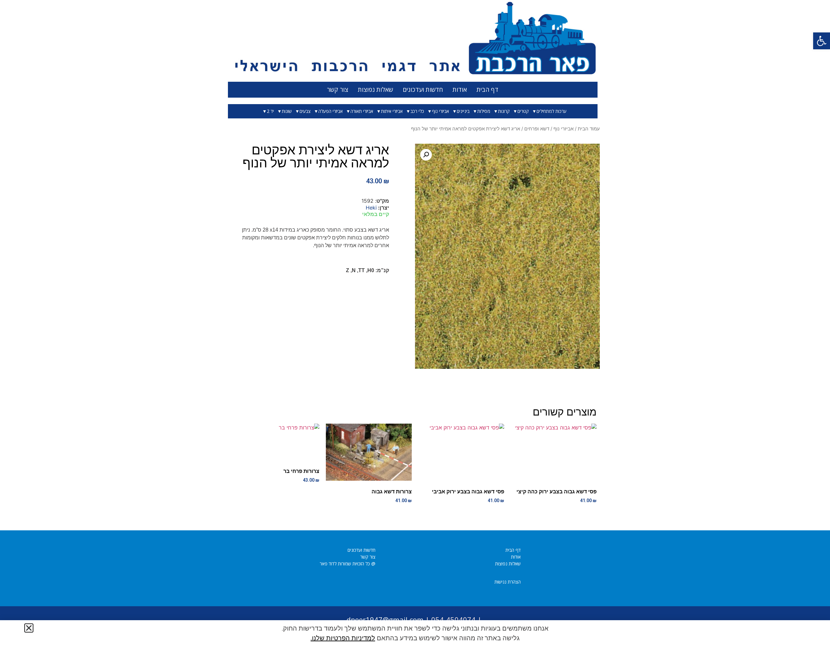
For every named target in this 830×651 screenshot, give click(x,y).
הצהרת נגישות (507, 582)
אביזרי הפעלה (330, 111)
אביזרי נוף (440, 111)
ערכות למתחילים (551, 111)
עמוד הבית (589, 129)
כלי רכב (417, 111)
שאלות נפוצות (375, 89)
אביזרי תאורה (361, 111)
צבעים (305, 111)
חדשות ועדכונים (423, 89)
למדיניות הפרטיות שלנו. (343, 638)
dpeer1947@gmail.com (385, 619)
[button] (821, 40)
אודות (460, 89)
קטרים (523, 111)
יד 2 (270, 111)
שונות (287, 111)
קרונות (504, 111)
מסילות (483, 111)
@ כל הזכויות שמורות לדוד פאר (347, 564)
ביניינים (463, 111)
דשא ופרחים (536, 129)
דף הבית (487, 89)
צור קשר (337, 89)
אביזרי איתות (392, 111)
